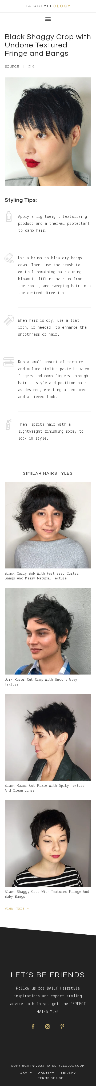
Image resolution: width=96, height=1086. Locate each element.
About (26, 1073)
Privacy (68, 1073)
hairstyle (48, 6)
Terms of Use (50, 1078)
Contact (46, 1073)
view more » (17, 909)
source (12, 67)
